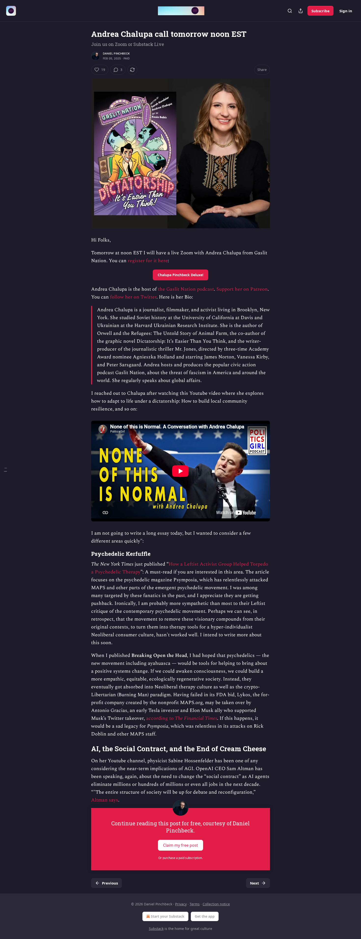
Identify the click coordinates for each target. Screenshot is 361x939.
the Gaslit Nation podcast (186, 289)
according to (160, 718)
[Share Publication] (300, 11)
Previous (110, 883)
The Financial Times (196, 718)
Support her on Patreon (242, 289)
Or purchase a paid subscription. (180, 858)
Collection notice (216, 904)
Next (254, 883)
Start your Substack (167, 916)
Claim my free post (180, 845)
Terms (195, 904)
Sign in (345, 10)
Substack (156, 928)
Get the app (205, 916)
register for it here (148, 260)
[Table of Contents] (5, 469)
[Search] (290, 11)
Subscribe (320, 10)
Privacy (181, 904)
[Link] (84, 554)
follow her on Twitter (133, 297)
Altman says (104, 800)
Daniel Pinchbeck (116, 53)
